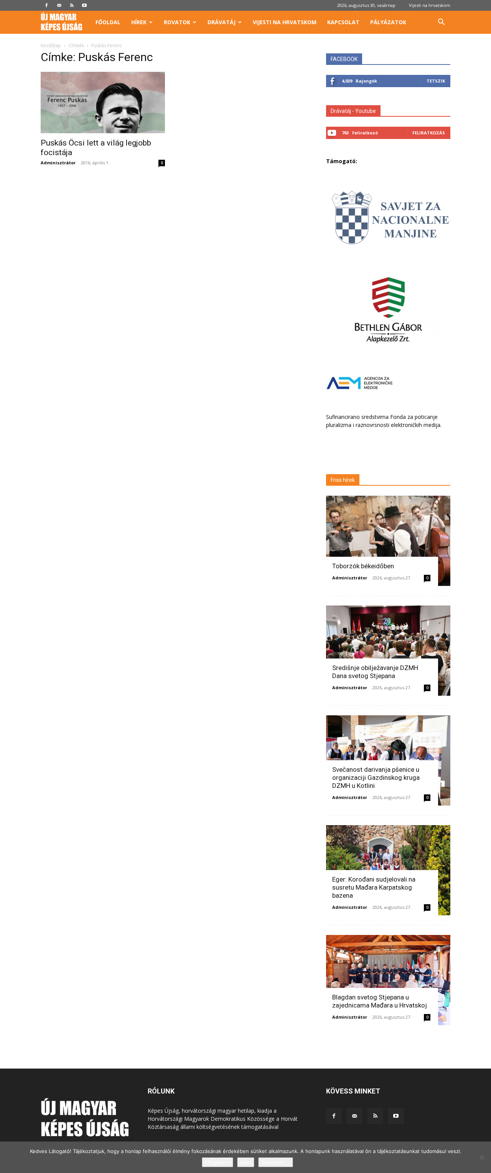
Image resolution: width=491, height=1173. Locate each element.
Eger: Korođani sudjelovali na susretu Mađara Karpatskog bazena (373, 887)
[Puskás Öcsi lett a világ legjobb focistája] (103, 102)
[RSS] (71, 5)
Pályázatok (388, 22)
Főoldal (108, 22)
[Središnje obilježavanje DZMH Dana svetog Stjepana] (388, 651)
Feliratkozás (428, 133)
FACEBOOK (344, 59)
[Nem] (481, 1157)
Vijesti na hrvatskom (429, 5)
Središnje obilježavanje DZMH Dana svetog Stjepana (375, 672)
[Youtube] (84, 5)
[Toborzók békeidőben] (388, 541)
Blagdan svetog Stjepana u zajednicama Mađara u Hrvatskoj (379, 1001)
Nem (245, 1162)
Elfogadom (217, 1162)
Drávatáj (222, 22)
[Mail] (59, 5)
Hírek (139, 22)
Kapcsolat (343, 22)
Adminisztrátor (58, 162)
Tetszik (436, 81)
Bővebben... (275, 1162)
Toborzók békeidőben (363, 566)
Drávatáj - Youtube (353, 111)
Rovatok (177, 22)
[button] (441, 22)
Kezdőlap (51, 45)
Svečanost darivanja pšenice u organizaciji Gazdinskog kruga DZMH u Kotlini (376, 777)
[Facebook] (46, 5)
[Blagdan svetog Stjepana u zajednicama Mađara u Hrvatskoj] (388, 980)
